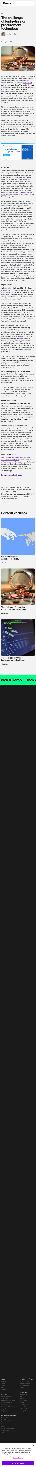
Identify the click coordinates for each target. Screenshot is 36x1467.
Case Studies (23, 1400)
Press (2, 1387)
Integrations (4, 1409)
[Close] (33, 1445)
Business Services (6, 1418)
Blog (21, 1396)
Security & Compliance (26, 1411)
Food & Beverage (5, 1420)
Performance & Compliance (8, 1406)
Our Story (3, 1381)
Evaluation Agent (5, 1404)
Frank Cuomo (20, 336)
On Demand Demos (25, 1409)
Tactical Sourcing (24, 1385)
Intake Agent (4, 1398)
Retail (2, 1432)
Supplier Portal (5, 1411)
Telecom (3, 1424)
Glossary (22, 1402)
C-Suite (22, 1387)
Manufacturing (5, 1430)
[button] (31, 3)
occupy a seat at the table (17, 177)
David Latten (7, 288)
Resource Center (24, 1394)
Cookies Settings (18, 1458)
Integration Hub (24, 1404)
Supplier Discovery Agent (8, 1400)
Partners (3, 1389)
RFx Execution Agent (6, 1402)
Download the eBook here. (11, 475)
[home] (8, 3)
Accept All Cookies (18, 1463)
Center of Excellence (25, 1381)
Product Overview (6, 1396)
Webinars (22, 1398)
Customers (4, 1385)
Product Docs (23, 1406)
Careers (3, 1383)
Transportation (5, 1422)
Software (3, 1426)
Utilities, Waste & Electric (7, 1428)
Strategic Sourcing (25, 1383)
